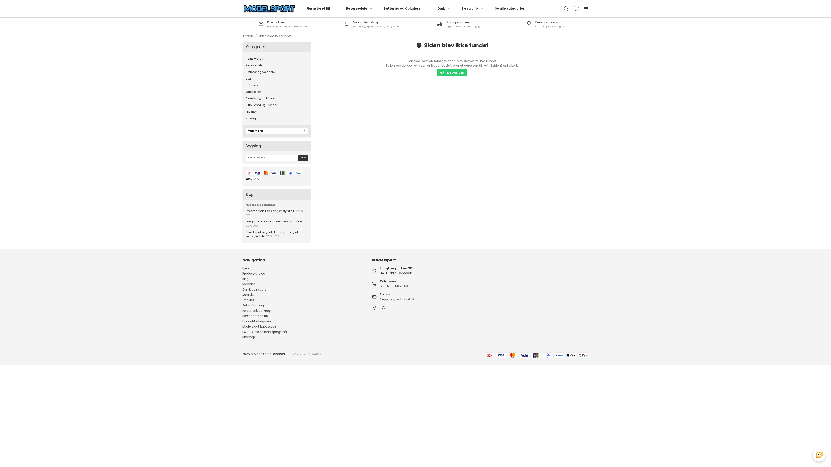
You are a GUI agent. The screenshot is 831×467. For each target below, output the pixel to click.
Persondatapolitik (255, 316)
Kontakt (248, 295)
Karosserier (253, 92)
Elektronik (470, 8)
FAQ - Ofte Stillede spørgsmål (264, 332)
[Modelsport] (269, 9)
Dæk (441, 8)
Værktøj (251, 118)
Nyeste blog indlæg (260, 204)
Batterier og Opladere (402, 8)
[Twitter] (383, 309)
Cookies (248, 300)
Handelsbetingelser (256, 321)
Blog (245, 279)
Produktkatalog (253, 273)
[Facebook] (374, 309)
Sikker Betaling (253, 305)
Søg (303, 157)
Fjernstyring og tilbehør (261, 98)
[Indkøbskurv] (576, 9)
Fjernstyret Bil (318, 8)
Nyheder (248, 284)
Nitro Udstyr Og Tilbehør (261, 105)
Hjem (246, 268)
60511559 (386, 286)
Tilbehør (251, 112)
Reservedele (356, 8)
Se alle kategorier (510, 8)
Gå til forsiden (452, 72)
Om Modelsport (254, 289)
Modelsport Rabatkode (259, 326)
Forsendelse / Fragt (256, 311)
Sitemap (248, 337)
